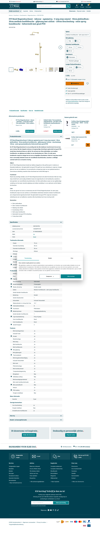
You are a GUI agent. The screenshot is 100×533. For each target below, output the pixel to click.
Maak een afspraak (35, 466)
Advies (31, 11)
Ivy (34, 234)
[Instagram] (55, 510)
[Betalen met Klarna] (84, 526)
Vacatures (74, 471)
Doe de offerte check (35, 469)
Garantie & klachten (14, 478)
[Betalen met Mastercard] (80, 522)
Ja (77, 41)
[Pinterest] (53, 510)
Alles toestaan (71, 276)
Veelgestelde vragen (19, 456)
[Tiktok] (58, 510)
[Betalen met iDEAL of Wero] (67, 522)
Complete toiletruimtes (57, 469)
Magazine (53, 476)
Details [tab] (50, 258)
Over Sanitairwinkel (76, 469)
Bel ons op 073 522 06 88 (83, 456)
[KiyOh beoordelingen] (58, 522)
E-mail (38, 456)
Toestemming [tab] (28, 258)
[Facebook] (48, 510)
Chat (59, 456)
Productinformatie (14, 111)
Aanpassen (49, 276)
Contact (73, 478)
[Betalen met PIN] (84, 522)
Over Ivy (31, 111)
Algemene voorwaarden (29, 522)
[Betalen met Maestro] (75, 522)
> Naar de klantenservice (15, 483)
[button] (87, 83)
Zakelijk (88, 11)
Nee (70, 41)
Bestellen (11, 469)
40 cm (70, 71)
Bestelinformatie (39, 111)
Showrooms (72, 11)
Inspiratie (25, 11)
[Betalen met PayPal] (89, 521)
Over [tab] (72, 258)
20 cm (70, 47)
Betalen (11, 471)
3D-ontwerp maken (35, 471)
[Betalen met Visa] (71, 522)
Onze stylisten (33, 476)
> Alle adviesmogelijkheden (37, 482)
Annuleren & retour (14, 476)
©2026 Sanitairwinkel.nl (15, 522)
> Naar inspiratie (55, 482)
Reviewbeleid (12, 480)
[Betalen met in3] (89, 525)
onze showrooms (73, 101)
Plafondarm (72, 57)
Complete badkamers (56, 466)
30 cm (70, 51)
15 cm (70, 67)
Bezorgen (11, 473)
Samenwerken (75, 476)
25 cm (79, 47)
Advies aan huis (34, 473)
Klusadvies (32, 478)
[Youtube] (51, 510)
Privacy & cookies (41, 522)
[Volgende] (60, 47)
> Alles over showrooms (77, 482)
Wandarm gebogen (74, 61)
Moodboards (54, 471)
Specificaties (23, 111)
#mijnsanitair (37, 11)
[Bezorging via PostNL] (62, 521)
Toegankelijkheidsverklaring (16, 524)
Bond (34, 237)
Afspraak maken (81, 11)
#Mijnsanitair (54, 478)
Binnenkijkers (54, 473)
